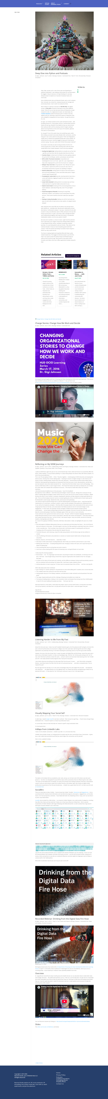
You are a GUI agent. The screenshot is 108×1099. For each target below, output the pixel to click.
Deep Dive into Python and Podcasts (51, 73)
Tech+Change (58, 468)
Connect (66, 3)
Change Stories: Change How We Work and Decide (57, 323)
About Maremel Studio (56, 4)
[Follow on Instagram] (25, 1090)
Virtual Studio (47, 4)
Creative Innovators (63, 1079)
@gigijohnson (85, 792)
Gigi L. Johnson (40, 76)
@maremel (76, 792)
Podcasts (39, 3)
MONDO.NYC (63, 272)
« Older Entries (39, 1063)
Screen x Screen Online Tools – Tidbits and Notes (48, 274)
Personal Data (82, 76)
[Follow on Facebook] (22, 1090)
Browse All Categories (73, 256)
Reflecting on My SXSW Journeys (49, 464)
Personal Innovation (83, 715)
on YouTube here (39, 787)
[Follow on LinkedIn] (15, 1090)
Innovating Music (62, 1080)
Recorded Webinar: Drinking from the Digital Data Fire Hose (62, 918)
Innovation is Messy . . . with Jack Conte (79, 274)
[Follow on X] (19, 1090)
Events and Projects (64, 466)
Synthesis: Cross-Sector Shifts (47, 468)
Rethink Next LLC (33, 1076)
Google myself (49, 719)
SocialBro (37, 800)
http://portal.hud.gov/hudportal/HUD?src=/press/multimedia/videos (53, 382)
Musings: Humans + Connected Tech (62, 76)
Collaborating (55, 466)
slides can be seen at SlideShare (45, 1027)
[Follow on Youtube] (28, 1090)
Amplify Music (61, 1082)
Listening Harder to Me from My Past (51, 639)
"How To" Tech (74, 76)
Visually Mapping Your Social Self (50, 713)
